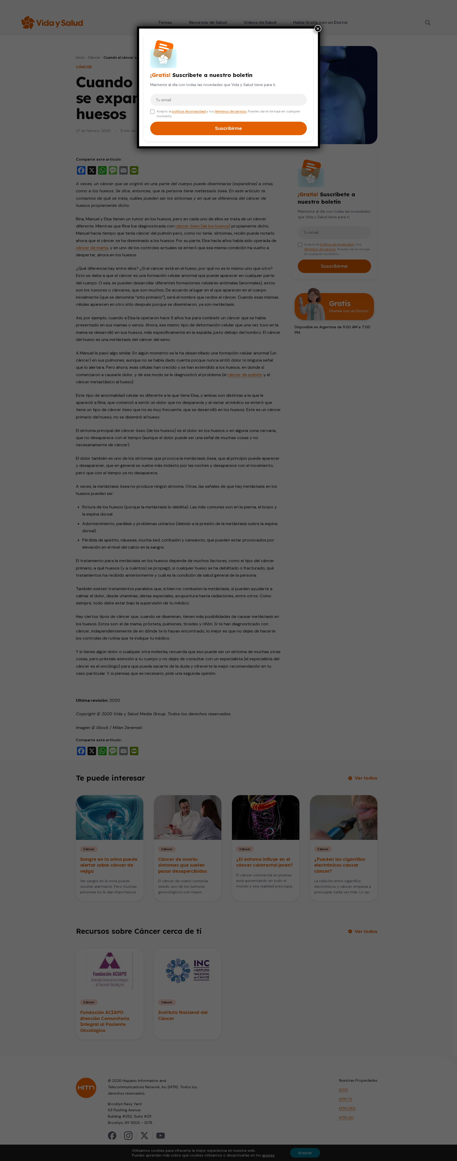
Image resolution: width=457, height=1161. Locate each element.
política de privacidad (189, 111)
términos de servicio (230, 111)
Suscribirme (228, 128)
